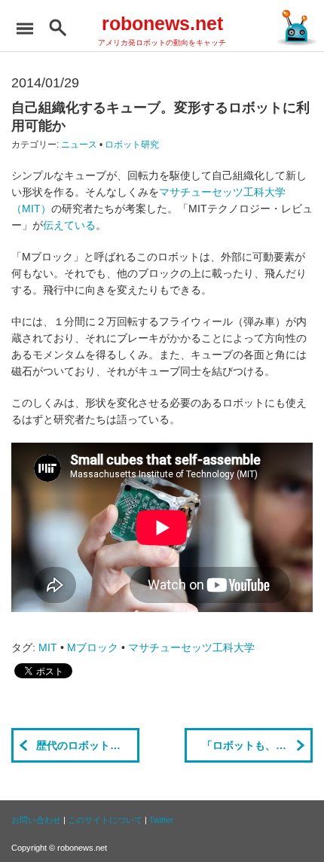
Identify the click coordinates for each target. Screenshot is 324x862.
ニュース (79, 144)
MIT (47, 647)
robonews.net (162, 23)
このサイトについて (105, 819)
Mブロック (92, 647)
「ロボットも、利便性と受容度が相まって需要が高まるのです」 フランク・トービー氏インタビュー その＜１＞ (257, 745)
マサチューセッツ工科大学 (191, 647)
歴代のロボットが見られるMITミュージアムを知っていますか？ (87, 745)
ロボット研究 (132, 144)
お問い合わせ (36, 819)
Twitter (161, 819)
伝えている (69, 225)
